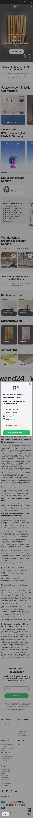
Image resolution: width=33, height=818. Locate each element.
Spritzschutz (10, 416)
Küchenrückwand (12, 409)
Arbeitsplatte (10, 419)
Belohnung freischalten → (16, 432)
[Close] (30, 384)
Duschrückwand (11, 413)
